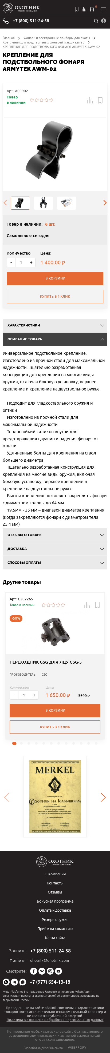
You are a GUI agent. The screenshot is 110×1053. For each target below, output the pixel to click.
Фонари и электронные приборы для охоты (56, 38)
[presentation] (5, 203)
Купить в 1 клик (55, 296)
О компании (55, 874)
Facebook (33, 971)
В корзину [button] (55, 710)
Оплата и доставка (55, 910)
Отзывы (55, 892)
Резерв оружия (55, 919)
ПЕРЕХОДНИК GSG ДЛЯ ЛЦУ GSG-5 (46, 662)
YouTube (58, 971)
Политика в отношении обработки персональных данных (55, 1020)
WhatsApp (6, 982)
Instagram (50, 971)
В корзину (55, 278)
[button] (90, 100)
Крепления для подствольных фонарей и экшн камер (43, 42)
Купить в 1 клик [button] (55, 727)
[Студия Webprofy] (77, 1048)
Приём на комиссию (55, 928)
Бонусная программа (55, 901)
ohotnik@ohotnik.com (49, 960)
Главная (9, 38)
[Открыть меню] (103, 9)
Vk (41, 971)
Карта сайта (55, 937)
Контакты (55, 883)
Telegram (14, 982)
